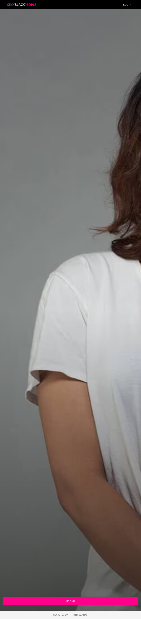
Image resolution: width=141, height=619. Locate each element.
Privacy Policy (59, 615)
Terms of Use (80, 615)
